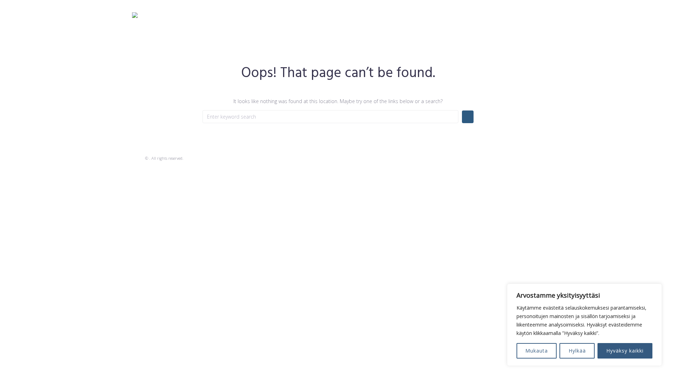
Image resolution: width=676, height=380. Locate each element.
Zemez (138, 158)
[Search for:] (330, 116)
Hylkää (577, 350)
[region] (584, 325)
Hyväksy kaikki (625, 350)
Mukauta (536, 350)
